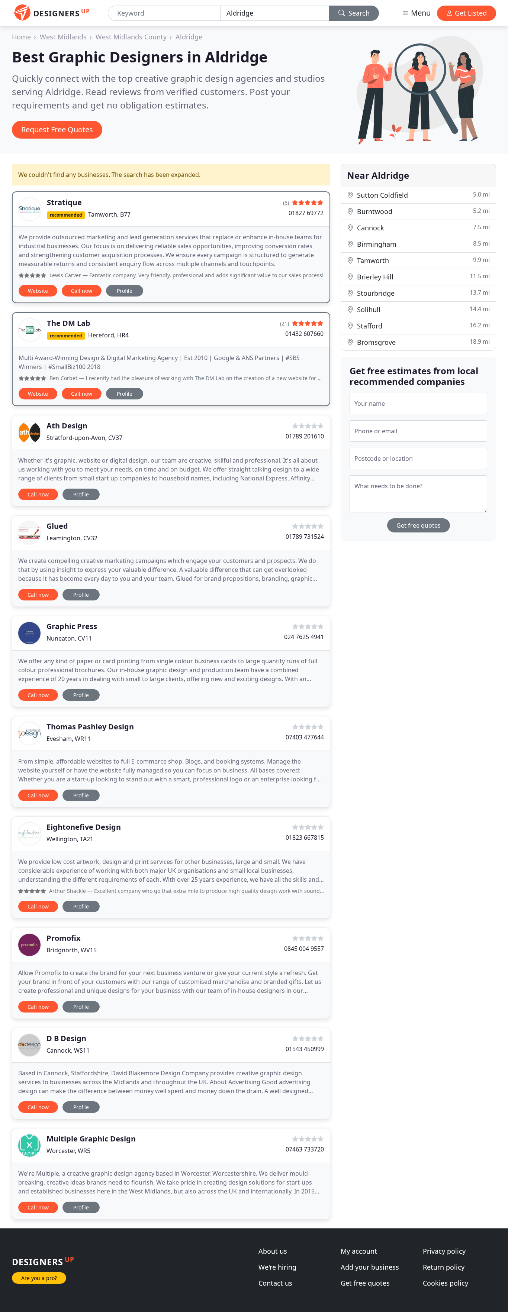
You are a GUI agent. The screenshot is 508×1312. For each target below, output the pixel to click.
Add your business (370, 1267)
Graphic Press (71, 626)
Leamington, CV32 (71, 538)
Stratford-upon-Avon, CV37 (84, 438)
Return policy (443, 1267)
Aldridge (189, 36)
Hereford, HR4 (108, 335)
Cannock (422, 227)
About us (272, 1251)
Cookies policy (445, 1283)
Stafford (422, 325)
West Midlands (63, 36)
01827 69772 (306, 213)
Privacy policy (444, 1251)
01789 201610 (305, 436)
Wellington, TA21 (69, 839)
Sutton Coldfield (422, 195)
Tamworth (422, 260)
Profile (124, 290)
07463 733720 (305, 1149)
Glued (57, 526)
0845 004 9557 (304, 949)
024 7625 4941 (304, 637)
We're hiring (277, 1267)
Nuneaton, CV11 (69, 638)
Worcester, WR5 (68, 1151)
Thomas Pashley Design (90, 727)
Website (38, 290)
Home (21, 36)
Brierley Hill (422, 276)
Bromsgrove (422, 342)
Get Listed (470, 13)
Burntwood (422, 211)
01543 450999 (305, 1049)
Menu (420, 13)
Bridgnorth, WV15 (71, 950)
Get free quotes (418, 525)
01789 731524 (305, 536)
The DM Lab (68, 323)
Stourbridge (422, 293)
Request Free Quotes (57, 129)
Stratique (64, 202)
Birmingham (422, 244)
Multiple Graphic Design (91, 1139)
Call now (81, 290)
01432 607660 (304, 334)
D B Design (66, 1038)
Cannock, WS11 (68, 1050)
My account (359, 1251)
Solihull (422, 309)
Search (358, 13)
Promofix (63, 938)
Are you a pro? (39, 1278)
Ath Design (66, 426)
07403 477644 (305, 737)
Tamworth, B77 (109, 214)
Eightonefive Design (83, 827)
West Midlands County (131, 36)
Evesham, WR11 (68, 739)
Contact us (275, 1283)
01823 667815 (305, 837)
